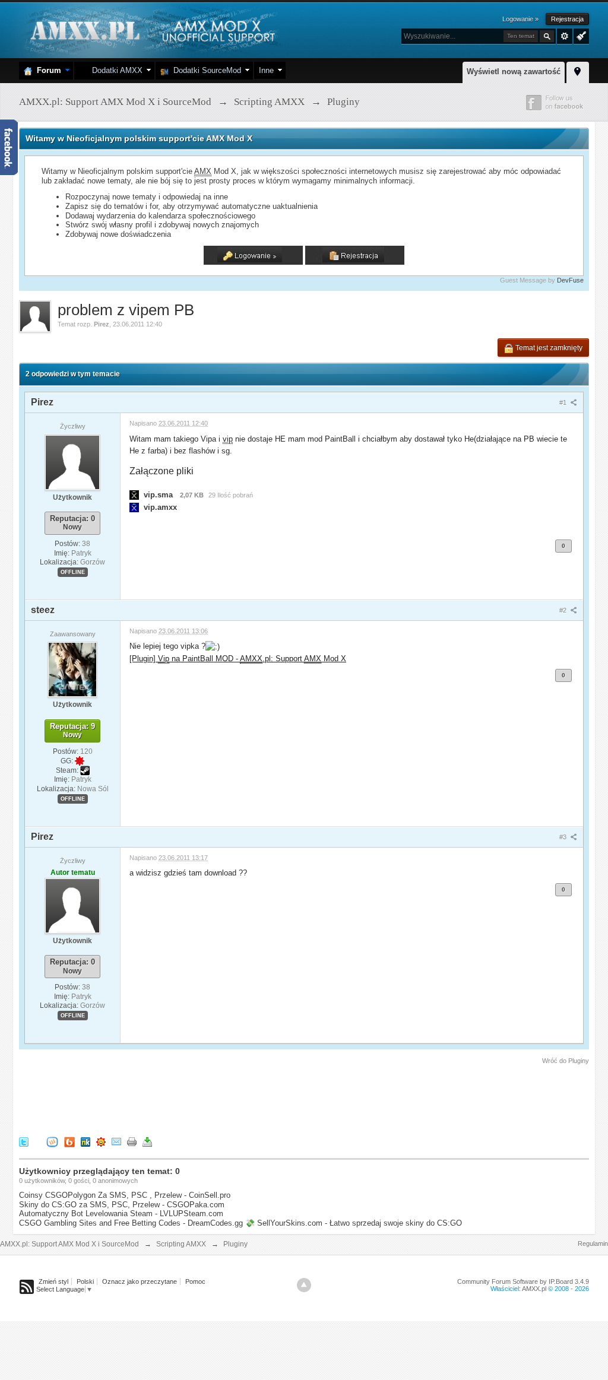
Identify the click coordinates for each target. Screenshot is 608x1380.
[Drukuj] (132, 1141)
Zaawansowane (564, 36)
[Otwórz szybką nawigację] (577, 71)
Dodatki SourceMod (205, 70)
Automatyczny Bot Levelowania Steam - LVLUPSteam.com (121, 1213)
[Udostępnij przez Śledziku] (85, 1141)
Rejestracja (567, 19)
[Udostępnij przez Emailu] (116, 1141)
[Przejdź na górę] (304, 1285)
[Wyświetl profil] (72, 462)
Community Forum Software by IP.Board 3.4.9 (523, 1281)
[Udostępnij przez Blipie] (69, 1141)
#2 (563, 610)
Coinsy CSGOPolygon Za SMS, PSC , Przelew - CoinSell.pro (124, 1195)
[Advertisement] (235, 1098)
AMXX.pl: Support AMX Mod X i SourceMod (69, 1244)
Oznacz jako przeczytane (139, 1281)
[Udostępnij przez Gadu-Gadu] (101, 1141)
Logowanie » (520, 19)
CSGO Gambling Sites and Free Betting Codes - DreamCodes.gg (131, 1223)
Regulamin (593, 1243)
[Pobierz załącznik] (134, 494)
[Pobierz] (147, 1141)
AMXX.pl (534, 1288)
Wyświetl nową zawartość (513, 71)
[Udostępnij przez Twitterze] (23, 1141)
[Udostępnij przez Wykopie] (52, 1141)
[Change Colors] (580, 35)
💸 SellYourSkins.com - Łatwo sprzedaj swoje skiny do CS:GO (353, 1223)
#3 (563, 836)
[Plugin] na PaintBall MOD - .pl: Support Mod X (237, 658)
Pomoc (195, 1281)
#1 (563, 402)
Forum (46, 70)
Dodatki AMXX (114, 70)
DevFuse (570, 280)
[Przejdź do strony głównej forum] (151, 29)
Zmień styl (53, 1281)
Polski (85, 1281)
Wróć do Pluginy (565, 1060)
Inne (266, 70)
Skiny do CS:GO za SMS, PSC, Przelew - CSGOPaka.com (121, 1204)
